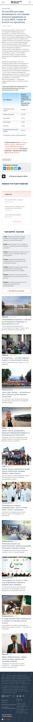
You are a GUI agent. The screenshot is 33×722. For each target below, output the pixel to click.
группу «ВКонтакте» (17, 144)
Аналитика (6, 9)
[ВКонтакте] (4, 168)
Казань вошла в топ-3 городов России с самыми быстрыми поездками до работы (15, 246)
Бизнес (4, 428)
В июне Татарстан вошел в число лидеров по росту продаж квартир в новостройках (16, 253)
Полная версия (6, 715)
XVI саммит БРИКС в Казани (14, 201)
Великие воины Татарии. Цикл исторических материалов (14, 208)
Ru (18, 699)
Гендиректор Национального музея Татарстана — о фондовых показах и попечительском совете (14, 662)
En (21, 700)
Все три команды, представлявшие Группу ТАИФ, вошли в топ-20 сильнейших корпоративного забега (16, 474)
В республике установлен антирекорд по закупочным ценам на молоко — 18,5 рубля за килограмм (16, 624)
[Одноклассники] (8, 168)
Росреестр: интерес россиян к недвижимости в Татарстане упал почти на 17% (16, 276)
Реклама (4, 702)
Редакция (5, 700)
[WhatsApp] (12, 168)
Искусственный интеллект (13, 216)
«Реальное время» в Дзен (18, 176)
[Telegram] (15, 168)
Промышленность (7, 389)
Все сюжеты (17, 221)
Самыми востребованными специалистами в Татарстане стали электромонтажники (14, 261)
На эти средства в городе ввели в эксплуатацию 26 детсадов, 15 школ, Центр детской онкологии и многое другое (16, 324)
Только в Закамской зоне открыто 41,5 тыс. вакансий (15, 361)
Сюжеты (8, 194)
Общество (5, 317)
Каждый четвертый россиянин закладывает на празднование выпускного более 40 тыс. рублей (15, 268)
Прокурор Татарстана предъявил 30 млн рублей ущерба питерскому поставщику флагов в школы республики (16, 436)
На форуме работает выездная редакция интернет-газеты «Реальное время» (16, 548)
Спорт (4, 466)
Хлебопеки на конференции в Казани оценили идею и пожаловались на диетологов (15, 510)
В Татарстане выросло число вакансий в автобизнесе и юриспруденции (14, 284)
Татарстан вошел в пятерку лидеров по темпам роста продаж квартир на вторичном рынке (14, 238)
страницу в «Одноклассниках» (14, 147)
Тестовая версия (7, 716)
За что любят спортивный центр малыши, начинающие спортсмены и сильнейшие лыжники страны (16, 397)
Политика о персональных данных (9, 707)
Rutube (9, 153)
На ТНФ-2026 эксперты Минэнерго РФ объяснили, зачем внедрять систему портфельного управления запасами (14, 585)
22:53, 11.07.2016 (6, 26)
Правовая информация (9, 704)
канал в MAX (9, 146)
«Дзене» (17, 153)
